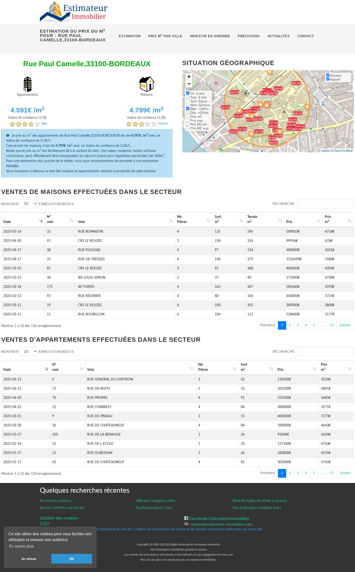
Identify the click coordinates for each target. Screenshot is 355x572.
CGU (44, 524)
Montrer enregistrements (37, 204)
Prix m (328, 219)
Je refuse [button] (28, 559)
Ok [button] (71, 559)
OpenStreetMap (343, 150)
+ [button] (189, 77)
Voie (81, 222)
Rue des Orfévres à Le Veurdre (62, 508)
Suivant (345, 325)
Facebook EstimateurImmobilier (219, 519)
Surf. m (218, 219)
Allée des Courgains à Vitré (155, 501)
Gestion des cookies (59, 518)
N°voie (50, 219)
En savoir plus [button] (21, 546)
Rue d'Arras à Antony (55, 501)
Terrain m (252, 219)
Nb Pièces (182, 219)
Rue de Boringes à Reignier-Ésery (257, 508)
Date (7, 222)
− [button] (189, 84)
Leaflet (325, 150)
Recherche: (284, 204)
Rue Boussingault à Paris (154, 508)
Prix (289, 222)
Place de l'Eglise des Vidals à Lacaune (260, 501)
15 (332, 325)
